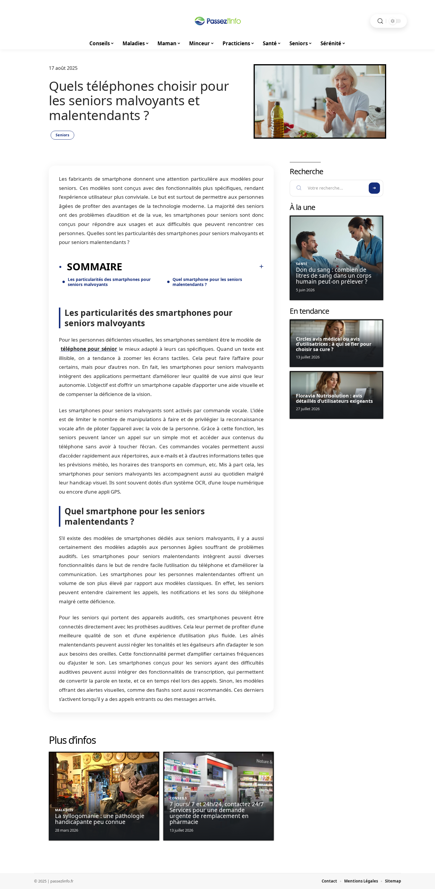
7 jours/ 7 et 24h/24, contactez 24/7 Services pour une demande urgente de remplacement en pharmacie (217, 813)
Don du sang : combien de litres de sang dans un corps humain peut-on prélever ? (333, 275)
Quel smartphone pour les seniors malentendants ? (207, 282)
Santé (301, 263)
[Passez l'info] (217, 21)
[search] (380, 21)
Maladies (64, 810)
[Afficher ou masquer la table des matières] (193, 266)
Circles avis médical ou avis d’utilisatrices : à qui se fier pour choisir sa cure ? (333, 344)
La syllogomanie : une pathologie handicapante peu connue (99, 819)
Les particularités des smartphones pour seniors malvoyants (109, 282)
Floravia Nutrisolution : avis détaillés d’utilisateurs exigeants (334, 398)
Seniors (62, 135)
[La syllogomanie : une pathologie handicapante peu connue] (104, 796)
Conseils (178, 798)
